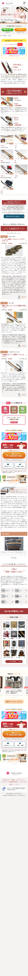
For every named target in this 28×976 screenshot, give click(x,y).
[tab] (5, 410)
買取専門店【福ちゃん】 (13, 795)
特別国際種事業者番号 (13, 781)
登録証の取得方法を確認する (13, 216)
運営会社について (6, 779)
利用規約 (13, 779)
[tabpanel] (14, 420)
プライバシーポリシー (20, 779)
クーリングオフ (4, 781)
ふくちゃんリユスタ (23, 781)
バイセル (16, 784)
